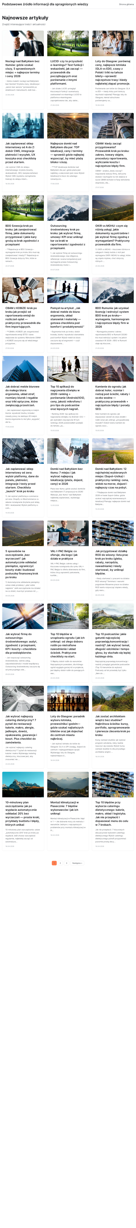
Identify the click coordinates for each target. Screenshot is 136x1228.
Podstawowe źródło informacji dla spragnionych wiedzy (45, 4)
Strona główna (126, 4)
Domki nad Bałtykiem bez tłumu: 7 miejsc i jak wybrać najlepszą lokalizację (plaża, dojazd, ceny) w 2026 (66, 476)
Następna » (77, 863)
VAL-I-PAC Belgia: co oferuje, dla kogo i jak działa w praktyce (64, 555)
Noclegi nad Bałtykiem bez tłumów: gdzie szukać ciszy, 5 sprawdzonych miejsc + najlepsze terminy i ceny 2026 (22, 69)
